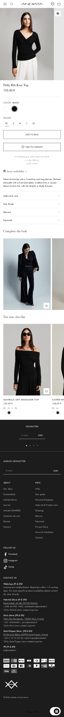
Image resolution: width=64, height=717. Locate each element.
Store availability (15, 171)
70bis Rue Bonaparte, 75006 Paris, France (23, 618)
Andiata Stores (10, 499)
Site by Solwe (23, 697)
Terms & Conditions (44, 532)
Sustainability (9, 494)
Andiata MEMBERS (12, 510)
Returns (38, 516)
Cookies (39, 537)
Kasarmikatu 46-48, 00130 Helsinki (20, 603)
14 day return (32, 163)
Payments (39, 521)
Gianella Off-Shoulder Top (21, 399)
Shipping (39, 510)
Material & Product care (46, 505)
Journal (6, 505)
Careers (7, 526)
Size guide (40, 494)
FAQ (37, 488)
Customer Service (11, 516)
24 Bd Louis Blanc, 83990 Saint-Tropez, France (25, 634)
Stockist (6, 521)
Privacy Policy (41, 526)
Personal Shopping (44, 499)
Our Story (7, 488)
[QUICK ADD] (46, 306)
